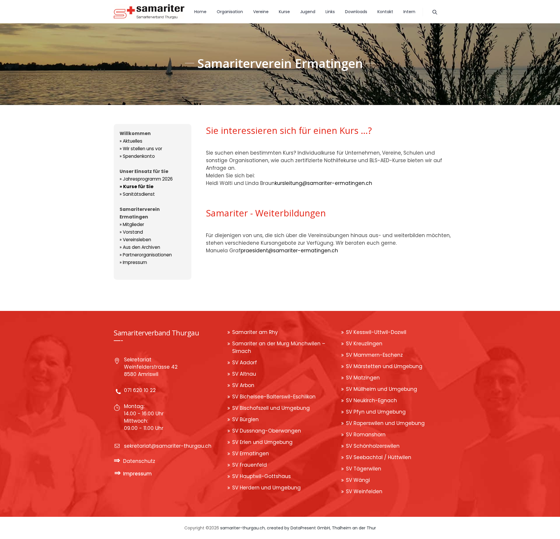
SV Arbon (243, 385)
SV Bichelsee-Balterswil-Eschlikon (274, 396)
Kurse (284, 12)
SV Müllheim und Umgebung (381, 389)
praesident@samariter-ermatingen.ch (289, 250)
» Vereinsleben (135, 240)
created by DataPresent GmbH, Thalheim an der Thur (321, 528)
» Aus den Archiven (140, 247)
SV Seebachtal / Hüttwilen (378, 457)
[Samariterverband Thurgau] (149, 11)
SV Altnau (244, 373)
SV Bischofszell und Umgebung (271, 408)
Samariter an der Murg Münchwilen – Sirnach (278, 347)
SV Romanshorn (366, 434)
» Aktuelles (131, 141)
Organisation (230, 12)
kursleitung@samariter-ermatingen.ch (323, 183)
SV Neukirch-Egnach (371, 400)
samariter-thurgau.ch (242, 528)
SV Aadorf (244, 362)
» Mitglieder (132, 224)
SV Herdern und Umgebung (266, 487)
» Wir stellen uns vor (141, 149)
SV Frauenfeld (249, 464)
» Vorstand (131, 232)
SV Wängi (358, 480)
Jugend (307, 12)
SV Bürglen (245, 419)
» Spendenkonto (137, 156)
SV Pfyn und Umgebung (376, 411)
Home (200, 12)
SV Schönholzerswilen (373, 445)
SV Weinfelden (364, 491)
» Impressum (133, 262)
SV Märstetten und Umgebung (384, 366)
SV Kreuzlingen (364, 343)
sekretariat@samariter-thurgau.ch (167, 445)
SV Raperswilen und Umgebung (385, 423)
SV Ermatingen (250, 453)
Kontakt (385, 12)
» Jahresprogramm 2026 (146, 179)
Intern (409, 12)
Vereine (261, 12)
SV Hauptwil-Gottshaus (261, 476)
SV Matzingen (363, 377)
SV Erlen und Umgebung (262, 442)
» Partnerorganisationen (146, 255)
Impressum (137, 473)
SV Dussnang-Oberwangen (266, 430)
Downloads (356, 12)
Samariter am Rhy (255, 332)
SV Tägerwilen (363, 468)
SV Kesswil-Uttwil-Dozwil (376, 332)
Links (330, 12)
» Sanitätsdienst (137, 194)
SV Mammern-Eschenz (374, 354)
